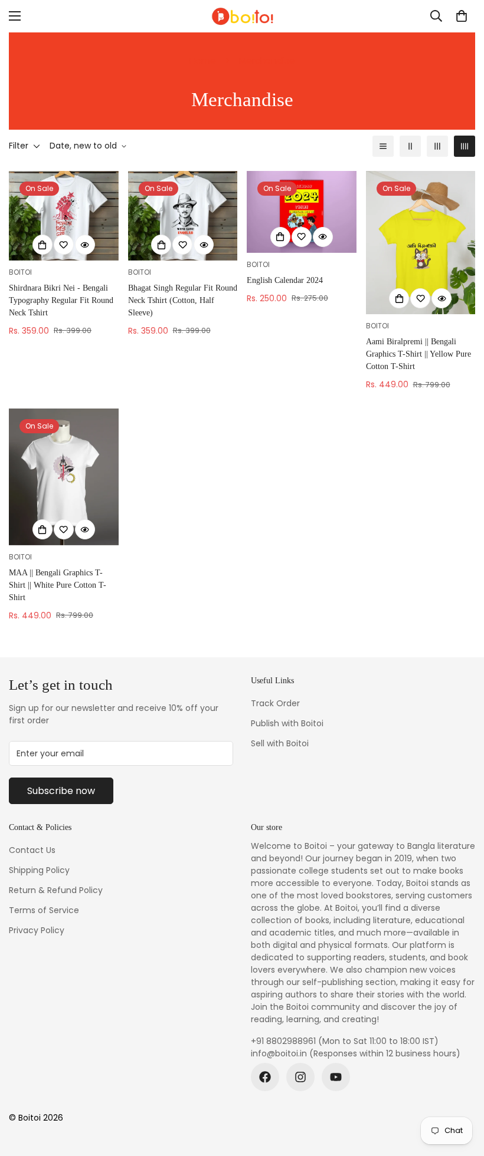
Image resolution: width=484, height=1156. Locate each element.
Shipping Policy (39, 870)
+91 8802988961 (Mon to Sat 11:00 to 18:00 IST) (345, 1041)
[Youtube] (336, 1077)
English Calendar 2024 (285, 280)
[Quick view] (85, 245)
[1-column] (383, 146)
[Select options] (42, 245)
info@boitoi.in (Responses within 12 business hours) (355, 1053)
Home (202, 60)
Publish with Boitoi (287, 723)
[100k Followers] (300, 1077)
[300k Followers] (265, 1077)
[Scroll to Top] (461, 1091)
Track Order (275, 703)
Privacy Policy (36, 930)
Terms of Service (44, 910)
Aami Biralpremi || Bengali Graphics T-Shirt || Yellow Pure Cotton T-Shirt (418, 354)
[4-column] (464, 146)
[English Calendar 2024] (302, 212)
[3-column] (437, 146)
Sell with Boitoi (280, 743)
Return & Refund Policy (56, 890)
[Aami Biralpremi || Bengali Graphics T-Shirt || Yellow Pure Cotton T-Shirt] (421, 242)
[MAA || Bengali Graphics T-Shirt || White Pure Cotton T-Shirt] (64, 477)
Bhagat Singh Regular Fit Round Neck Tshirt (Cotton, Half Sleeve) (182, 300)
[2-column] (410, 146)
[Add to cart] (280, 237)
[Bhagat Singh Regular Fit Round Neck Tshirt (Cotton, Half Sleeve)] (183, 216)
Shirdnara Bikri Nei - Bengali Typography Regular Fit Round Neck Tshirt (61, 300)
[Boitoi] (242, 16)
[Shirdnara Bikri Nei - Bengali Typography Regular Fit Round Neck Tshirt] (64, 216)
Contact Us (32, 850)
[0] (461, 15)
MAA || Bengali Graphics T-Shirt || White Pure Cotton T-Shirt (57, 585)
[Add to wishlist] (64, 245)
